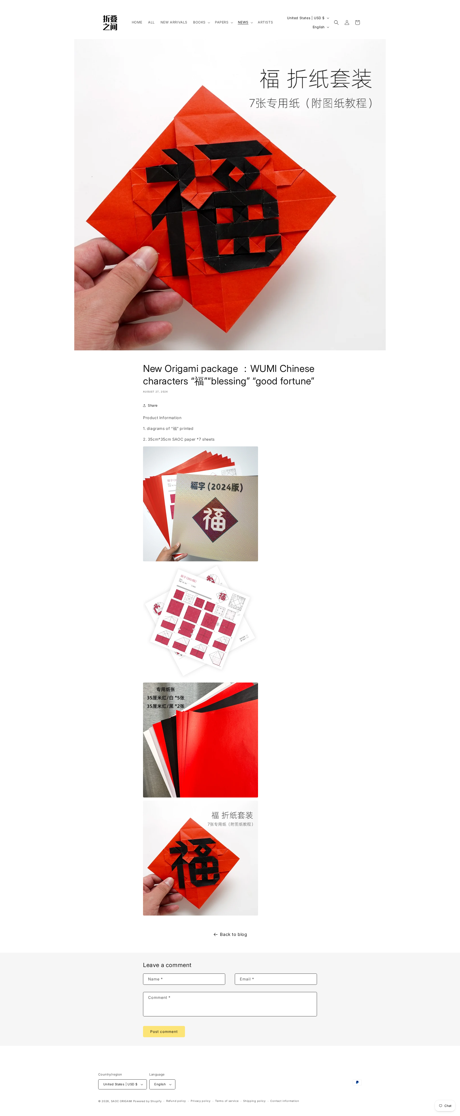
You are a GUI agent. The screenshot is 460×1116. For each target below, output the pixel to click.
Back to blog (233, 934)
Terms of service (226, 1101)
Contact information (284, 1101)
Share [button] (153, 405)
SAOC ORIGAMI (121, 1101)
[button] (201, 22)
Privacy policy (201, 1101)
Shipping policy (254, 1101)
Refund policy (176, 1101)
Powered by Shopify (147, 1101)
